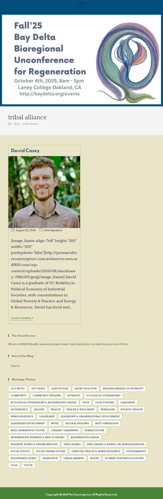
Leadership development (28, 423)
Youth (28, 465)
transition (49, 458)
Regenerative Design (85, 437)
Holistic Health (131, 409)
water (94, 458)
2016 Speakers (53, 230)
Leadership (46, 416)
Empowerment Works (114, 344)
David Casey (25, 150)
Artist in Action (86, 388)
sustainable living (23, 458)
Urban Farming (74, 458)
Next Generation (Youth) (28, 430)
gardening (127, 402)
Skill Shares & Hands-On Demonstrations (115, 444)
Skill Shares (72, 444)
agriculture (59, 388)
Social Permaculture (51, 451)
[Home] (9, 123)
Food (85, 402)
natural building (77, 423)
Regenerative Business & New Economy (38, 437)
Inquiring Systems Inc (82, 344)
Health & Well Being (80, 409)
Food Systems (104, 402)
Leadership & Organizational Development (90, 416)
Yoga (14, 465)
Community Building (47, 395)
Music (55, 423)
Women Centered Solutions (124, 458)
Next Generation (106, 423)
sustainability (136, 451)
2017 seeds (38, 388)
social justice (20, 451)
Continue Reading (22, 318)
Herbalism (108, 409)
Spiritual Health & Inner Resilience (96, 451)
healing (39, 409)
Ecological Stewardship (103, 395)
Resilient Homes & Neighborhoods (34, 444)
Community (19, 395)
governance (19, 409)
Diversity (74, 395)
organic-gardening (64, 430)
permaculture (94, 430)
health (55, 409)
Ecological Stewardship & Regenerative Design (43, 402)
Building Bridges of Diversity (123, 388)
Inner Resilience (22, 416)
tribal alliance (31, 123)
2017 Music (18, 388)
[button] (81, 5)
